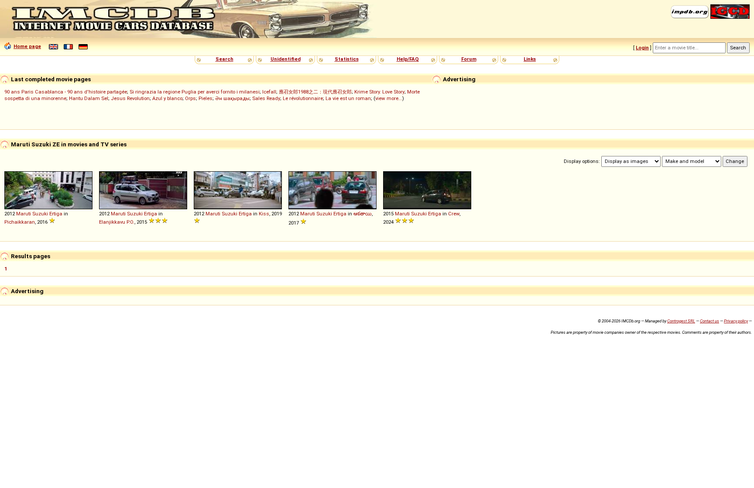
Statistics (347, 59)
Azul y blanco (167, 98)
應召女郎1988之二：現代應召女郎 (315, 92)
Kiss (264, 214)
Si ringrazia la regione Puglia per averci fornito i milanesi (195, 92)
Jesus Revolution (130, 98)
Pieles (205, 98)
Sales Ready (266, 98)
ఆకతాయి (362, 214)
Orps (190, 98)
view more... (388, 98)
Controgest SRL (681, 320)
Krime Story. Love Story (379, 92)
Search (224, 59)
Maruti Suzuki (32, 214)
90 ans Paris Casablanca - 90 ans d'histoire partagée (65, 92)
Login (642, 48)
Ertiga (55, 214)
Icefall (269, 92)
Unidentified (286, 59)
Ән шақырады (232, 98)
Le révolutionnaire (303, 98)
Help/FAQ (408, 59)
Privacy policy (736, 320)
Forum (468, 59)
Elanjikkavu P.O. (116, 222)
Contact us (709, 320)
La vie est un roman (348, 98)
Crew (453, 214)
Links (530, 59)
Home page (27, 46)
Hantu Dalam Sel (88, 98)
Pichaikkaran (19, 222)
